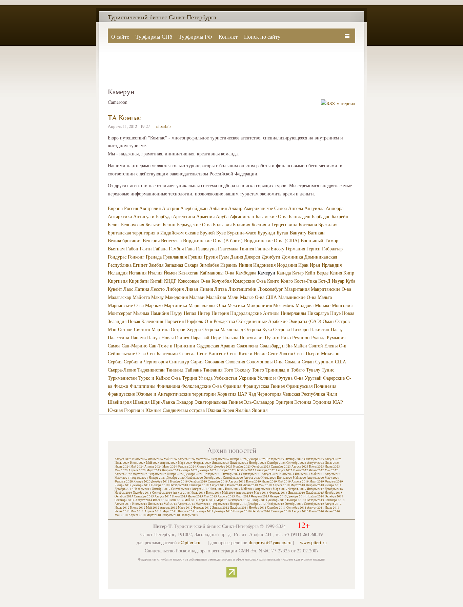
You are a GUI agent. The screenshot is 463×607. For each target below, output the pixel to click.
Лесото (157, 289)
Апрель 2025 (168, 463)
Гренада (154, 256)
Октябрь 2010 (260, 511)
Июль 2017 (216, 489)
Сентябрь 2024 (296, 463)
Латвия (142, 289)
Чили (331, 394)
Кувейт (115, 289)
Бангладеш (299, 216)
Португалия (251, 337)
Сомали (292, 361)
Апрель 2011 (153, 511)
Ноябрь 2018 (160, 485)
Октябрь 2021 (231, 474)
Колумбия (222, 281)
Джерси (252, 256)
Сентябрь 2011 (296, 508)
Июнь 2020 (284, 478)
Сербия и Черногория (146, 361)
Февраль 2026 (220, 459)
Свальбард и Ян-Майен (283, 345)
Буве (221, 232)
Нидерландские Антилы (254, 313)
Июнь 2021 (302, 474)
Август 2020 (252, 478)
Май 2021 (317, 474)
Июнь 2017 (232, 489)
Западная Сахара (181, 265)
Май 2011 (137, 511)
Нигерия (220, 313)
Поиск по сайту (262, 36)
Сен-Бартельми (162, 353)
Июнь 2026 (155, 459)
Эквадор (184, 402)
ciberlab (163, 126)
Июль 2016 (197, 493)
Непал (190, 313)
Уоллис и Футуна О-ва (280, 378)
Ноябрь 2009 (189, 515)
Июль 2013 (139, 504)
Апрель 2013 (186, 504)
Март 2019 (316, 481)
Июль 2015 (179, 496)
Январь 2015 (278, 496)
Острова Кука (258, 329)
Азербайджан (194, 208)
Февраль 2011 (187, 511)
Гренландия (175, 256)
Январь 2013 (238, 504)
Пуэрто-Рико (278, 337)
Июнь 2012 (137, 508)
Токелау (242, 369)
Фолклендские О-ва (201, 386)
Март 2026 (203, 459)
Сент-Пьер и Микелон (317, 353)
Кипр (348, 272)
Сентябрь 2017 (181, 489)
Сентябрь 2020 (233, 478)
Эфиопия (322, 402)
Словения (235, 361)
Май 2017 (247, 489)
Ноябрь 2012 (275, 504)
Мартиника (175, 305)
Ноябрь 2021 (212, 474)
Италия (155, 272)
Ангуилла (314, 208)
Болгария (222, 224)
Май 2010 (121, 515)
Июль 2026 (139, 459)
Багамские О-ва (271, 216)
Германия (295, 248)
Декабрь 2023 (223, 466)
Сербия (115, 361)
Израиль (228, 265)
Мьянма (141, 313)
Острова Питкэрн (291, 329)
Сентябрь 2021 (251, 474)
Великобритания (124, 240)
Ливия (206, 289)
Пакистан (319, 329)
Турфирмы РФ (195, 36)
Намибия (159, 313)
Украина (247, 378)
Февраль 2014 (241, 500)
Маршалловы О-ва (207, 305)
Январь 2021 (157, 478)
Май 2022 (331, 470)
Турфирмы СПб (154, 36)
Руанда (318, 337)
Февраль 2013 (220, 504)
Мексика (236, 305)
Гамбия (176, 248)
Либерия (175, 289)
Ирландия (332, 265)
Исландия (117, 272)
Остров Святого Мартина (143, 329)
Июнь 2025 (137, 463)
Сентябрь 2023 (281, 466)
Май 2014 (191, 500)
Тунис (328, 369)
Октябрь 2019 (197, 481)
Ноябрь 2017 (142, 489)
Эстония (302, 402)
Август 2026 (123, 459)
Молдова (305, 305)
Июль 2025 (122, 463)
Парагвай (199, 337)
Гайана (160, 248)
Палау (337, 329)
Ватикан (316, 232)
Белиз (114, 224)
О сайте (120, 36)
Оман (328, 321)
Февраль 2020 (124, 481)
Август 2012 (333, 504)
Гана (190, 248)
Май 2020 (299, 478)
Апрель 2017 (263, 489)
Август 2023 (299, 466)
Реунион (301, 337)
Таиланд (174, 369)
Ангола (295, 208)
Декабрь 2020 (175, 478)
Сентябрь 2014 (125, 500)
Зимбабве (209, 265)
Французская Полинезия (311, 386)
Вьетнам (116, 248)
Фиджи (121, 386)
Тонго (258, 369)
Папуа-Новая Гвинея (168, 337)
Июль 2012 (122, 508)
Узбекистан (225, 378)
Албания (218, 208)
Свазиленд (247, 345)
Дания (236, 256)
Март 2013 (203, 504)
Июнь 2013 (155, 504)
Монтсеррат (120, 313)
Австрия (170, 208)
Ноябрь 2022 (226, 470)
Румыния (336, 337)
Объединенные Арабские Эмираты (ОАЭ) (278, 321)
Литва (220, 289)
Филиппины (142, 386)
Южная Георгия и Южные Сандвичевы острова (156, 410)
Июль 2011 (332, 508)
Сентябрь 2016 (162, 493)
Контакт (228, 36)
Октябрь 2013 (314, 500)
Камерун (266, 272)
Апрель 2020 (315, 478)
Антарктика (120, 216)
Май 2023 (121, 470)
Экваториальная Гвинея (219, 402)
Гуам (224, 256)
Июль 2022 (300, 470)
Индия (245, 265)
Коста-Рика (305, 281)
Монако (322, 305)
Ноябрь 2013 (296, 500)
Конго (273, 281)
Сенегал (187, 353)
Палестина (118, 337)
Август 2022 (284, 470)
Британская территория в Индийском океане (153, 232)
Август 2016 (181, 493)
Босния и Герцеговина (274, 224)
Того (228, 369)
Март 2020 (332, 478)
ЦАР (242, 394)
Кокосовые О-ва (194, 281)
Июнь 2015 (195, 496)
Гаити (146, 248)
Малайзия (216, 297)
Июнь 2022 (316, 470)
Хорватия (226, 394)
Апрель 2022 (123, 474)
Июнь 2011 (122, 511)
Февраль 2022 (157, 474)
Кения (336, 272)
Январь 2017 (315, 489)
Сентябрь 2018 (199, 485)
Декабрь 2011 (239, 508)
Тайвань (193, 369)
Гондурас (117, 256)
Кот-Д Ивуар (331, 281)
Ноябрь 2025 (275, 459)
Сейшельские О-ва (127, 353)
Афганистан (242, 216)
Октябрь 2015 (124, 496)
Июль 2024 (332, 463)
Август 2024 (315, 463)
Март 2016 (261, 493)
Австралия (150, 208)
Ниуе (335, 313)
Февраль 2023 (171, 470)
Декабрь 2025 (256, 459)
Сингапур (179, 361)
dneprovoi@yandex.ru (270, 542)
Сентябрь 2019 (218, 481)
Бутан (282, 232)
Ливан (191, 289)
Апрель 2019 (300, 481)
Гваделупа (206, 248)
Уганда (205, 378)
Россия (131, 208)
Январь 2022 (175, 474)
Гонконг (136, 256)
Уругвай (313, 378)
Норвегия (174, 321)
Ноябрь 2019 (179, 481)
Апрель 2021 (333, 474)
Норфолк (194, 321)
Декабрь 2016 (334, 489)
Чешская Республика (304, 394)
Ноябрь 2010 (242, 511)
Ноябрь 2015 (333, 493)
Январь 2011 (205, 511)
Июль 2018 (234, 485)
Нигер (204, 313)
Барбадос (321, 216)
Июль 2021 (286, 474)
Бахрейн (339, 216)
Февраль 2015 (260, 496)
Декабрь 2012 (256, 504)
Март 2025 (185, 463)
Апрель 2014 (207, 500)
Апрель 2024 (153, 466)
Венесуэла (171, 240)
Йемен (170, 272)
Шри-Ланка (163, 402)
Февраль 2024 (187, 466)
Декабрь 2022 (207, 470)
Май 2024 (137, 466)
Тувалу (313, 369)
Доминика (292, 256)
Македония (176, 297)
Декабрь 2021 (193, 474)
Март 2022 (140, 474)
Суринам (324, 361)
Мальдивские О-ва (297, 297)
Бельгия (153, 224)
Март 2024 (169, 466)
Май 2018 (265, 485)
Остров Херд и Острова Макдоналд (207, 329)
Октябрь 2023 (260, 466)
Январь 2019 (123, 485)
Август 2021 (270, 474)
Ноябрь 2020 (194, 478)
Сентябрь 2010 (281, 511)
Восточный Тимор (319, 240)
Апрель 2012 (168, 508)
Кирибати (139, 281)
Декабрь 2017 (124, 489)
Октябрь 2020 (213, 478)
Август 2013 (123, 504)
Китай (156, 281)
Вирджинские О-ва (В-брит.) (213, 240)
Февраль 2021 (139, 478)
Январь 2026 (238, 459)
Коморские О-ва (249, 281)
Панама (138, 337)
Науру (176, 313)
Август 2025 (333, 459)
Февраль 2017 (297, 489)
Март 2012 (185, 508)
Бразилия (327, 224)
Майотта (141, 297)
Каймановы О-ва (217, 272)
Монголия (342, 305)
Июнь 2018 (250, 485)
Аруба (222, 216)
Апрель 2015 (226, 496)
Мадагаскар (119, 297)
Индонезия (264, 265)
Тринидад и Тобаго (285, 369)
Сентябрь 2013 (335, 500)
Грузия (211, 256)
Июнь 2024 (122, 466)
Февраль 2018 (315, 485)
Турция (189, 378)
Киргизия (117, 281)
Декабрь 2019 (160, 481)
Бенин (169, 224)
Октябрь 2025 (294, 459)
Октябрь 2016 (142, 493)
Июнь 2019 (269, 481)
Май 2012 (152, 508)
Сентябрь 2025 (314, 459)
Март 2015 (243, 496)
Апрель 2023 (137, 470)
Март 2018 (297, 485)
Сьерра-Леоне (122, 369)
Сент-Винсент (211, 353)
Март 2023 (153, 470)
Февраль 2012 (202, 508)
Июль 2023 (316, 466)
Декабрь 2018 (141, 485)
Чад (252, 394)
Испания (137, 272)
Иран (315, 265)
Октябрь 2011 (276, 508)
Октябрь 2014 (334, 496)
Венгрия (151, 240)
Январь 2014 (258, 500)
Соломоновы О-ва (264, 361)
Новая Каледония (145, 321)
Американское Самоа (265, 208)
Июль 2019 (253, 481)
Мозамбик (283, 305)
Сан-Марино (134, 345)
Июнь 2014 (176, 500)
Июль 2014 (160, 500)
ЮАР (338, 402)
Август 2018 (217, 485)
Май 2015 (210, 496)
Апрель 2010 (137, 515)
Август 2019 (236, 481)
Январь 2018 (333, 485)
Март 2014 (223, 500)
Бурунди (266, 232)
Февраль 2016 (278, 493)
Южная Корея (220, 410)
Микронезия (259, 305)
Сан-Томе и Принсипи (172, 345)
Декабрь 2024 (239, 463)
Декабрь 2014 (296, 496)
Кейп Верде (316, 272)
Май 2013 (170, 504)
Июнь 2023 (332, 466)
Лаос (128, 289)
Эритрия (284, 402)
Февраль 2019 (334, 481)
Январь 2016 (296, 493)
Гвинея (247, 248)
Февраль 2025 (202, 463)
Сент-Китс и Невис (246, 353)
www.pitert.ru (313, 542)
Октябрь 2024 (276, 463)
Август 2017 (200, 489)
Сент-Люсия (280, 353)
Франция (232, 386)
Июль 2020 (268, 478)
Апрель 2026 (186, 459)
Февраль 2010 (171, 515)
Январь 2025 (220, 463)
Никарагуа (318, 313)
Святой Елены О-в (327, 345)
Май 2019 (284, 481)
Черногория (269, 394)
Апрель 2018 (281, 485)
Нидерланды (293, 313)
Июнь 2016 (213, 493)
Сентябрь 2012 (314, 504)
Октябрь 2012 (294, 504)
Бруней (207, 232)
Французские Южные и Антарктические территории (162, 394)
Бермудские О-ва (194, 224)
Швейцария (120, 402)
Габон (132, 248)
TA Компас (124, 117)
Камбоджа (246, 272)
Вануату (298, 232)
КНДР (170, 281)
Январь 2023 (189, 470)
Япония (259, 410)
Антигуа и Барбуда (152, 216)
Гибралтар (332, 248)
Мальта (325, 297)
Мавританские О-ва (331, 289)
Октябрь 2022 (245, 470)
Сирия (196, 361)
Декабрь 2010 (223, 511)
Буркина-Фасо (241, 232)
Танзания (212, 369)
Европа (115, 208)
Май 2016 (228, 493)
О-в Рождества (220, 321)
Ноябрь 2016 (123, 493)
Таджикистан (151, 369)
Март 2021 (122, 478)
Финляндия (168, 386)
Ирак (303, 265)
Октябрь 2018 (178, 485)
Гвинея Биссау (269, 248)
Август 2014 (143, 500)
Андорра (334, 208)
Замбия (156, 265)
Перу (216, 337)
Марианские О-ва (126, 305)
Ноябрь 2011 (257, 508)
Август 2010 (299, 511)
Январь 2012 (220, 508)
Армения (205, 216)
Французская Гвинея (264, 386)
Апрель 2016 (244, 493)
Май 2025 (152, 463)
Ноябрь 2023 (242, 466)
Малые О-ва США (258, 297)
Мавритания (296, 289)
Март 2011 (169, 511)
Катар (298, 272)
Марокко (154, 305)
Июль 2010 (316, 511)
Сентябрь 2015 (144, 496)
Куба (350, 281)
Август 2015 (163, 496)
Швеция (141, 402)
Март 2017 (280, 489)
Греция (195, 256)
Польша (230, 337)
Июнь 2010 (332, 511)
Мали (233, 297)
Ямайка (242, 410)
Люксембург (270, 289)
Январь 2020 (142, 481)
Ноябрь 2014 (315, 496)
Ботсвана (308, 224)
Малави (197, 297)
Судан (308, 361)
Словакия (214, 361)
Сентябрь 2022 (265, 470)
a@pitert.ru (189, 542)
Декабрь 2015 (315, 493)
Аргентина (184, 216)
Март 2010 (153, 515)
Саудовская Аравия (216, 345)
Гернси (313, 248)
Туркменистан (122, 378)
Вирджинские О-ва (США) (271, 240)
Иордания (287, 265)
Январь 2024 (205, 466)
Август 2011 (315, 508)
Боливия (241, 224)
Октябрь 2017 (161, 489)
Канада (284, 272)
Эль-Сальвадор (259, 402)
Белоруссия (132, 224)
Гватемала (228, 248)
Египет (140, 265)
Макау (157, 297)
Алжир (235, 208)
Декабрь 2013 (277, 500)
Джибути (271, 256)
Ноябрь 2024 (257, 463)
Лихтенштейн (242, 289)
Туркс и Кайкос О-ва (159, 378)
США (340, 361)
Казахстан (188, 272)
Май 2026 (170, 459)
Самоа (114, 345)
